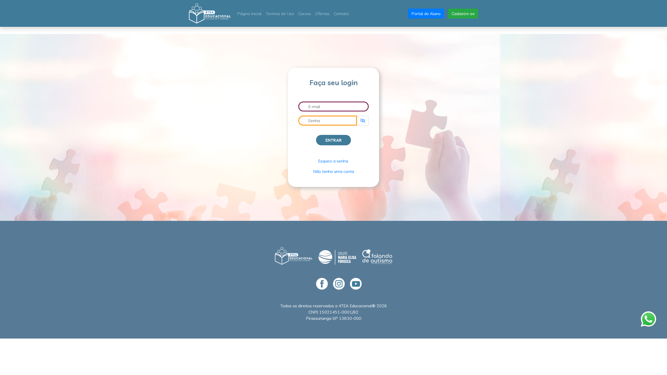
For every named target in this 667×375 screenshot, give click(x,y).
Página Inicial (250, 13)
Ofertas (322, 13)
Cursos (304, 13)
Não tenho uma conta (333, 171)
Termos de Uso (280, 13)
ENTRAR (333, 140)
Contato (341, 13)
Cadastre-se (463, 13)
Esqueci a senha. (333, 161)
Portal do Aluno (426, 13)
